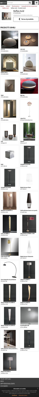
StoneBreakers (18, 13)
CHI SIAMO (4, 386)
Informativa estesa (23, 395)
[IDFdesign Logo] (3, 3)
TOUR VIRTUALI (5, 379)
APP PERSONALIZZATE (7, 384)
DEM (2, 381)
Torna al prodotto (26, 19)
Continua (14, 395)
